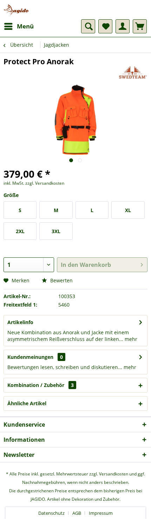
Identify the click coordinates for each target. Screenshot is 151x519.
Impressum (101, 513)
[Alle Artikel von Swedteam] (132, 72)
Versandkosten (113, 474)
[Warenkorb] (140, 26)
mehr (130, 339)
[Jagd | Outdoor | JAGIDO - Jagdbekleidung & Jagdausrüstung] (16, 10)
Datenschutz (51, 513)
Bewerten (61, 280)
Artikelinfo (20, 322)
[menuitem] (18, 26)
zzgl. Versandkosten (44, 183)
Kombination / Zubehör (40, 385)
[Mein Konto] (123, 26)
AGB (76, 513)
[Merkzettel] (105, 26)
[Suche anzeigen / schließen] (88, 26)
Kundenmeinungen (30, 357)
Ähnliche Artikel (26, 403)
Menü (25, 26)
